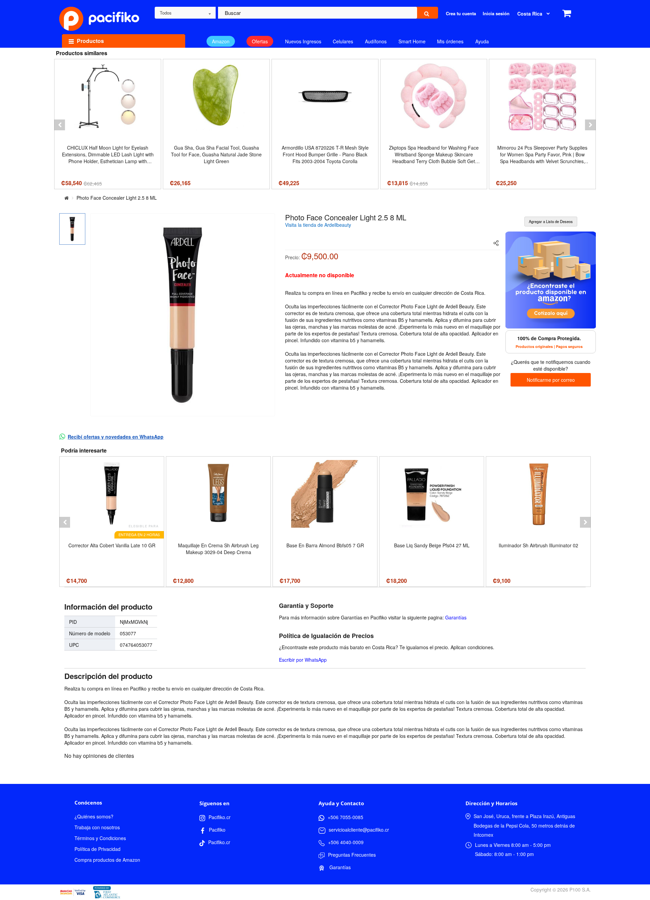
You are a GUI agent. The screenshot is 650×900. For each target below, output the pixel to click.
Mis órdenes (450, 41)
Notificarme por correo (551, 379)
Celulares (343, 41)
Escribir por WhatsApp (303, 659)
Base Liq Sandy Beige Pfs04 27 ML (432, 545)
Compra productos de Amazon (107, 859)
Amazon (221, 41)
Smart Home (412, 41)
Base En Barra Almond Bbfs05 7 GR (325, 545)
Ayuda (482, 41)
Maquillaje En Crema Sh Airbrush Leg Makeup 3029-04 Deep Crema (218, 548)
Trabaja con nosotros (97, 827)
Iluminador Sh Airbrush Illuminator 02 (538, 545)
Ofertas (260, 41)
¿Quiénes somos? (93, 816)
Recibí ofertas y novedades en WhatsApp (116, 436)
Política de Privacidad (97, 849)
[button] (59, 124)
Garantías (456, 617)
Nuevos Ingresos (303, 41)
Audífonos (376, 41)
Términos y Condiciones (100, 838)
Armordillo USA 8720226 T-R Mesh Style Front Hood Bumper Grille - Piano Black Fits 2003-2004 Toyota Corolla (325, 154)
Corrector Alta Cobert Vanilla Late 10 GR (111, 545)
